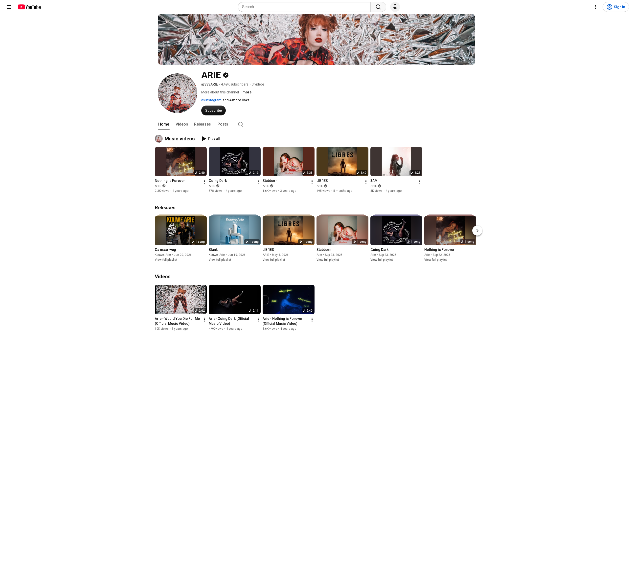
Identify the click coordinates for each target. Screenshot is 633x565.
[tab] (164, 124)
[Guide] (9, 7)
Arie (168, 255)
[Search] (378, 7)
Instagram (213, 100)
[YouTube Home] (29, 7)
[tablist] (316, 124)
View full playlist (166, 259)
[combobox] (305, 7)
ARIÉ (266, 255)
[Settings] (596, 7)
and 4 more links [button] (236, 100)
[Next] (477, 231)
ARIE (158, 186)
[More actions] (204, 182)
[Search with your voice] (395, 7)
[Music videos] (160, 139)
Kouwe (159, 255)
